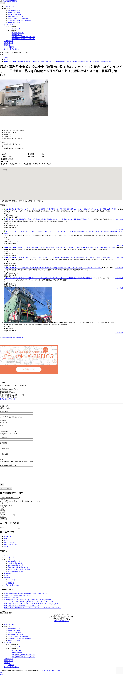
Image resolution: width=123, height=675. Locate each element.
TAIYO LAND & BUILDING (50, 670)
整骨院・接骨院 (9, 542)
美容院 (6, 540)
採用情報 (11, 47)
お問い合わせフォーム (7, 399)
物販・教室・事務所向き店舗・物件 (20, 20)
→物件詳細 (119, 219)
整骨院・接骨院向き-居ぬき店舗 (19, 569)
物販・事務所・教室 (11, 544)
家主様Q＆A (16, 29)
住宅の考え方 (8, 43)
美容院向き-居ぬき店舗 (16, 565)
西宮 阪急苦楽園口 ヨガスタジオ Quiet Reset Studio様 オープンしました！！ (32, 604)
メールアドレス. (7, 417)
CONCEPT (11, 579)
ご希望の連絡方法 (8, 432)
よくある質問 (8, 25)
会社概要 (7, 45)
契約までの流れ (17, 35)
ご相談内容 (4, 406)
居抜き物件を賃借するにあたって (23, 39)
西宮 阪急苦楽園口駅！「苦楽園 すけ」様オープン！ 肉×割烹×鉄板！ (27, 599)
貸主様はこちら (9, 6)
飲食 (5, 538)
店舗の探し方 (8, 41)
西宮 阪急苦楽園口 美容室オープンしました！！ (21, 606)
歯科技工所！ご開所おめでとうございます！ (19, 595)
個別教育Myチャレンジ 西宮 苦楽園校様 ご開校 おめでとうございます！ (29, 593)
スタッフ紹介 (12, 581)
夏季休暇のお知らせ (11, 597)
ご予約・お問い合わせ (11, 49)
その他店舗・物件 (14, 22)
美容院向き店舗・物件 (15, 16)
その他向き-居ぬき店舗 (16, 571)
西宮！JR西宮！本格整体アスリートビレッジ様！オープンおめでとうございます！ (32, 608)
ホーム (6, 555)
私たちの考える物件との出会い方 (23, 37)
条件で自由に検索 (14, 10)
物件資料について (18, 33)
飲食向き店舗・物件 (15, 14)
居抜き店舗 (8, 536)
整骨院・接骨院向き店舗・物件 (18, 18)
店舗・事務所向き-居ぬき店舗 (18, 567)
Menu (2, 3)
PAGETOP (2, 673)
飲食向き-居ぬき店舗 (15, 563)
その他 (6, 546)
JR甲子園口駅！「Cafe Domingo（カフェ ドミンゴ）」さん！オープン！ (28, 602)
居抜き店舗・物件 (14, 12)
